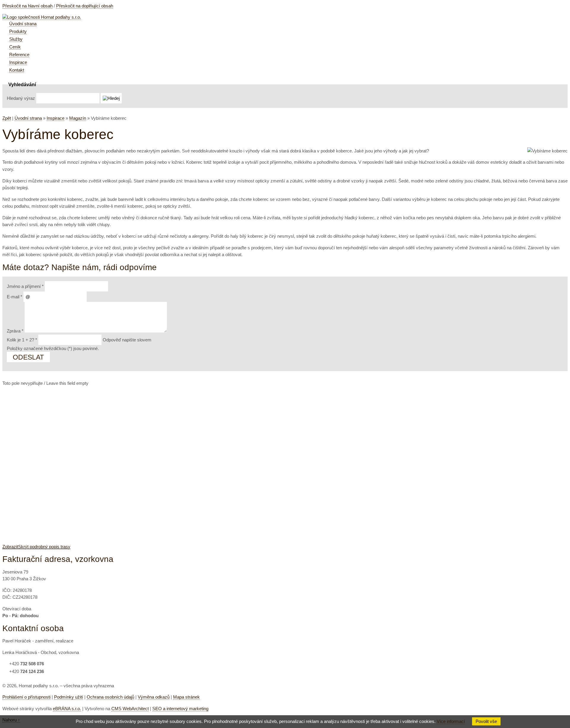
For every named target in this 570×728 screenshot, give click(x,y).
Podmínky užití (68, 696)
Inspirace (55, 118)
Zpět (6, 118)
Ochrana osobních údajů (110, 696)
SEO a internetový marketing (180, 708)
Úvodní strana (28, 118)
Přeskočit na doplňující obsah (84, 5)
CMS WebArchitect (130, 708)
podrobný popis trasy (36, 546)
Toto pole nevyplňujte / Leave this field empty (45, 383)
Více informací (451, 721)
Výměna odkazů (154, 696)
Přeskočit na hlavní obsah (27, 5)
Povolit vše (486, 721)
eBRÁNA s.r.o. (67, 708)
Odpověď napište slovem (79, 339)
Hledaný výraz (21, 98)
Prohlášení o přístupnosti (26, 696)
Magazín (77, 118)
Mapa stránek (186, 696)
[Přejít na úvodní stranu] (41, 17)
